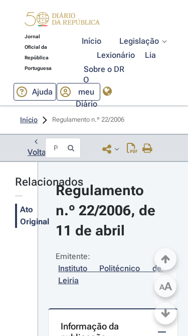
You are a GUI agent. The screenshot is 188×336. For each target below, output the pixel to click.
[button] (62, 20)
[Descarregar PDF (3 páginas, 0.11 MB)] (132, 149)
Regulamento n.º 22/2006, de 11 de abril (107, 210)
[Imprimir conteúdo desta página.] (147, 149)
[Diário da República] (62, 21)
